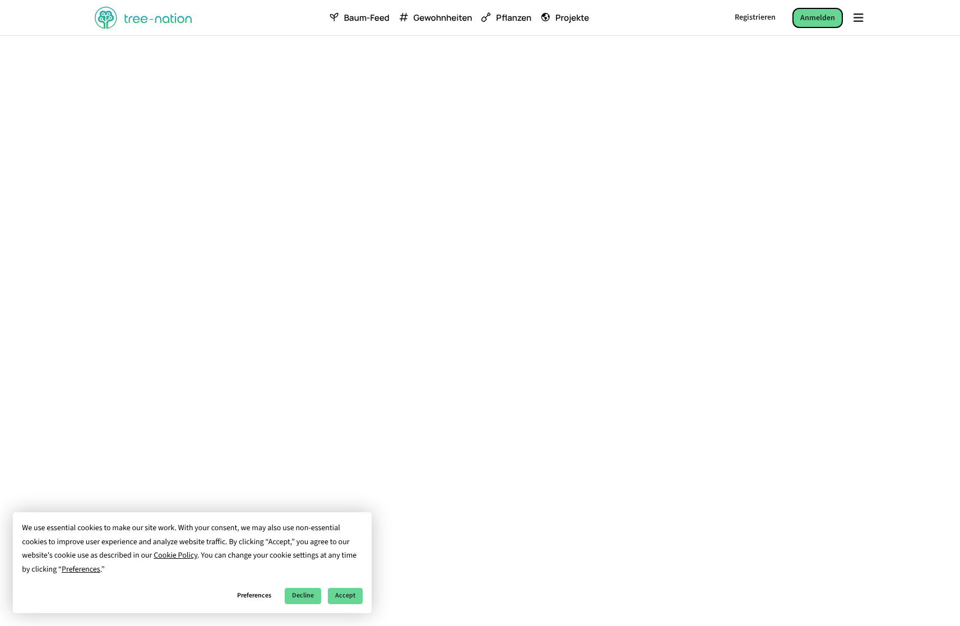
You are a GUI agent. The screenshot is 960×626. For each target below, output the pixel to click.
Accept (345, 595)
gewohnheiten (443, 18)
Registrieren (755, 17)
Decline (303, 595)
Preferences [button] (81, 569)
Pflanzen (513, 18)
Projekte (572, 18)
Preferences (254, 595)
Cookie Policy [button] (175, 555)
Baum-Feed (366, 18)
